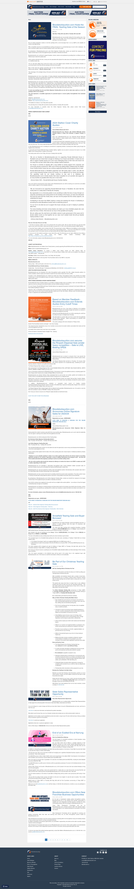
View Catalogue (53, 6)
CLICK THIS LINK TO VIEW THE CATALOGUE (38, 396)
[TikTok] (103, 852)
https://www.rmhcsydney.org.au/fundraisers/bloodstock (40, 236)
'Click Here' (30, 710)
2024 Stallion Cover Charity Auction (65, 124)
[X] (106, 852)
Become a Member (31, 862)
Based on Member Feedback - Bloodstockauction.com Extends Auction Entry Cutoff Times (67, 301)
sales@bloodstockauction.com (38, 99)
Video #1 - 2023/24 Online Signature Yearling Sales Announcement (43, 504)
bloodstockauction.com (42, 784)
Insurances (29, 874)
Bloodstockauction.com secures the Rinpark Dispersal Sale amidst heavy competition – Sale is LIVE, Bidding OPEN (68, 344)
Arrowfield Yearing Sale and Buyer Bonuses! (68, 516)
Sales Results (68, 6)
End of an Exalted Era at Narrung (67, 732)
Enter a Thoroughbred (32, 864)
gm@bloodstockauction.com (38, 832)
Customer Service (58, 866)
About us (56, 858)
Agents (28, 876)
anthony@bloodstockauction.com (35, 252)
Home (46, 6)
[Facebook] (98, 852)
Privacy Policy (57, 864)
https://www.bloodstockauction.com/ (40, 100)
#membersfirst (40, 333)
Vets (28, 872)
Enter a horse (61, 6)
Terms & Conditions (58, 862)
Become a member (103, 1)
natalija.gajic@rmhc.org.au (70, 268)
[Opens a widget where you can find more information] (5, 886)
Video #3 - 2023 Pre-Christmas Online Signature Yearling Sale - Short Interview (45, 508)
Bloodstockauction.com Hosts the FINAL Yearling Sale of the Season (68, 25)
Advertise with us (85, 864)
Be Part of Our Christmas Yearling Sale (68, 562)
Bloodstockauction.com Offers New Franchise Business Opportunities (68, 793)
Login (96, 1)
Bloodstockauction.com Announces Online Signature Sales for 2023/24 (65, 411)
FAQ (74, 6)
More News (97, 111)
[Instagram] (100, 852)
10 (67, 839)
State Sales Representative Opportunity (65, 692)
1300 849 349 (86, 7)
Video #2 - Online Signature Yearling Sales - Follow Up (40, 506)
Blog (55, 860)
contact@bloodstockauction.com (89, 860)
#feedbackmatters (32, 333)
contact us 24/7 (32, 1)
